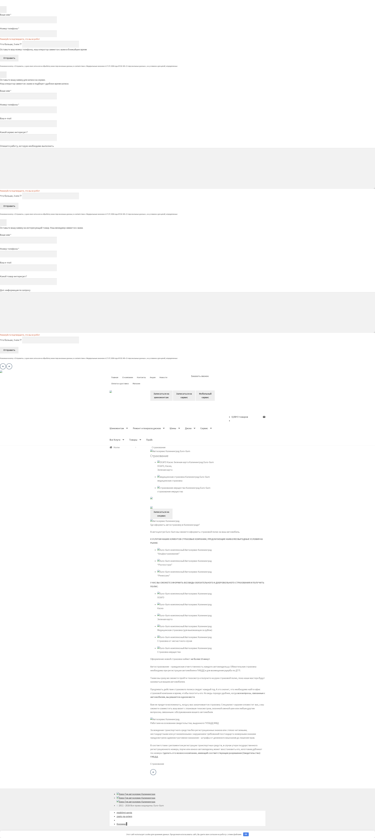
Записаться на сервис (184, 395)
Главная (114, 377)
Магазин (136, 383)
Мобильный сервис (205, 395)
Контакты (141, 377)
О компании (127, 377)
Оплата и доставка (120, 383)
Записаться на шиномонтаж (161, 395)
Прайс (149, 439)
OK (246, 834)
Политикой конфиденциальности (190, 66)
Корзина (122, 823)
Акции (153, 377)
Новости (163, 377)
